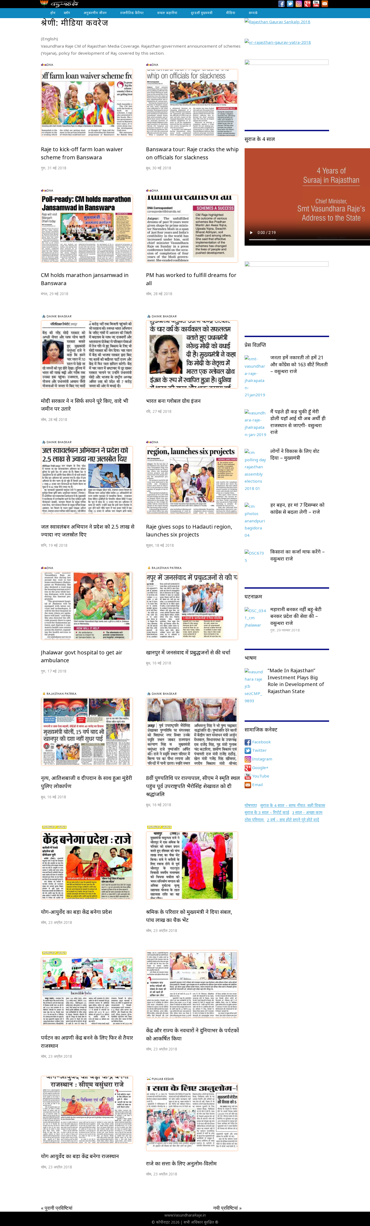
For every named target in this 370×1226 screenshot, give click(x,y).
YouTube (260, 776)
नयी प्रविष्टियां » (227, 1208)
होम (53, 13)
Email (257, 784)
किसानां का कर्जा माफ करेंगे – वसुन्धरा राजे (297, 555)
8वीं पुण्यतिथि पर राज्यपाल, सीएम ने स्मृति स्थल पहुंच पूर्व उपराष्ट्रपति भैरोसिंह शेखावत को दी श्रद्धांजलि (193, 785)
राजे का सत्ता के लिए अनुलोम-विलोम (181, 1163)
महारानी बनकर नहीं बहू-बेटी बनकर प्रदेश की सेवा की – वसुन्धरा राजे (296, 616)
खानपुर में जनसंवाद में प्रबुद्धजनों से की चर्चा (188, 652)
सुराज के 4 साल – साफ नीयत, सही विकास (292, 805)
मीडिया (230, 13)
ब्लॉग (67, 13)
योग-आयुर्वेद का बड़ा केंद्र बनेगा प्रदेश (76, 911)
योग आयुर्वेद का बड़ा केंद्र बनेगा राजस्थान (80, 1156)
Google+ (259, 767)
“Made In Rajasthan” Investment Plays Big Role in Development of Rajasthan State (296, 680)
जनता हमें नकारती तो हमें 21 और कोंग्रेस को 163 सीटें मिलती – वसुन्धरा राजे (299, 364)
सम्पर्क (253, 13)
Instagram (261, 759)
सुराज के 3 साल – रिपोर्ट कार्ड (267, 812)
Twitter (259, 750)
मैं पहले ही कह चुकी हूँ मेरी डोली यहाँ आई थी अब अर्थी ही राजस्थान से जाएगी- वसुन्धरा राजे (298, 422)
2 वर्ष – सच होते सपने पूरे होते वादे (293, 819)
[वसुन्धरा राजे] (59, 5)
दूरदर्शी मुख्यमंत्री (202, 13)
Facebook (261, 741)
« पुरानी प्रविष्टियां (56, 1208)
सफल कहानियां (167, 13)
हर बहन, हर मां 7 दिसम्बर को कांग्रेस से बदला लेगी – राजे (297, 508)
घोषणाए (251, 805)
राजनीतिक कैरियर (132, 13)
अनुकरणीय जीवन (95, 13)
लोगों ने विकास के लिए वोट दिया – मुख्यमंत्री (294, 454)
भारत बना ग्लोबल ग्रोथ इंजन (173, 400)
